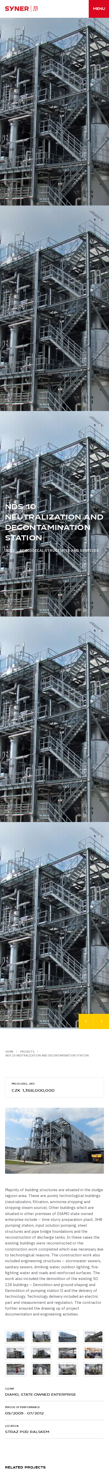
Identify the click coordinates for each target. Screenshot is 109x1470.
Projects (27, 1051)
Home (9, 1051)
